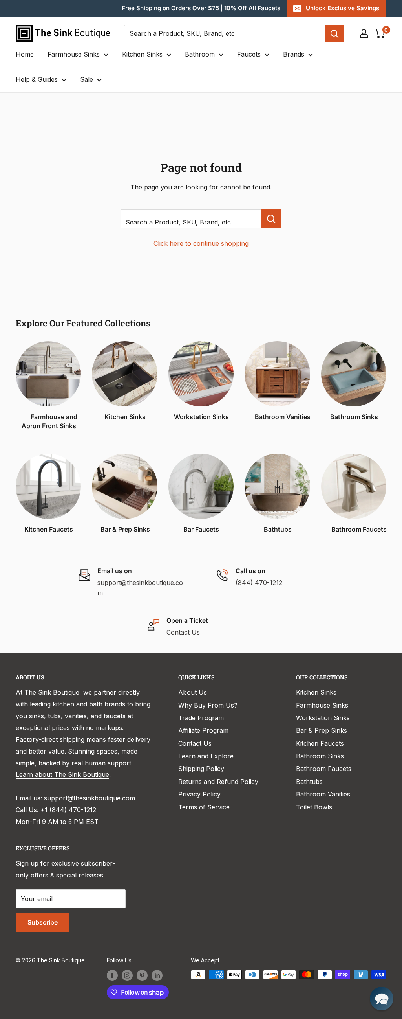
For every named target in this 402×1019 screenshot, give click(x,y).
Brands (293, 54)
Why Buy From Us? (208, 705)
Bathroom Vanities (323, 794)
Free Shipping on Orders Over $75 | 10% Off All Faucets (201, 8)
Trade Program (201, 718)
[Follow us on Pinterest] (142, 975)
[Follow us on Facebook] (112, 975)
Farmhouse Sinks (74, 54)
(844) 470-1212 (259, 583)
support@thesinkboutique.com (89, 798)
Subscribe (42, 922)
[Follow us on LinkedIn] (157, 975)
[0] (380, 33)
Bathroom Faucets (323, 769)
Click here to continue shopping (201, 243)
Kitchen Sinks (142, 54)
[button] (381, 998)
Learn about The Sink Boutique (62, 774)
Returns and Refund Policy (218, 781)
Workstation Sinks (323, 718)
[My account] (364, 33)
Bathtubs (309, 781)
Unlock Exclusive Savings (342, 8)
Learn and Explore (206, 756)
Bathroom (200, 54)
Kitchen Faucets (320, 743)
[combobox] (224, 33)
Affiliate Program (203, 730)
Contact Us (183, 632)
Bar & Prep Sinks (321, 730)
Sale (86, 79)
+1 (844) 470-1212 (68, 810)
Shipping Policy (201, 769)
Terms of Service (204, 807)
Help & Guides (37, 79)
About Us (192, 692)
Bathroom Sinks (320, 756)
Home (25, 54)
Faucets (249, 54)
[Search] (334, 33)
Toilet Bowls (314, 807)
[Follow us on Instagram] (127, 975)
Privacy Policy (199, 794)
